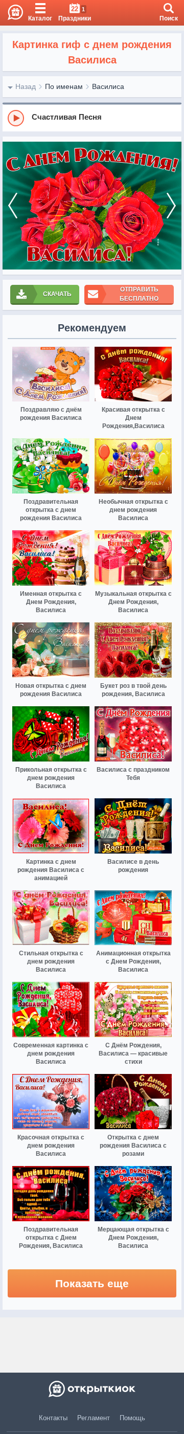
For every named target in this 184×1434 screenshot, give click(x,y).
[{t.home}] (92, 1389)
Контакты (53, 1418)
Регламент (93, 1418)
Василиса (108, 86)
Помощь (132, 1418)
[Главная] (11, 13)
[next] (171, 206)
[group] (92, 117)
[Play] (16, 118)
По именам (64, 86)
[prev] (12, 206)
